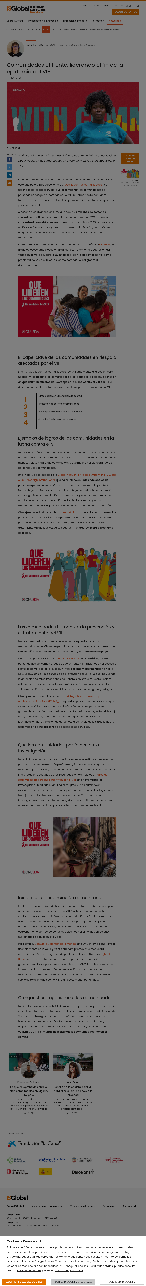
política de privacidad (69, 1270)
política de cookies (29, 1270)
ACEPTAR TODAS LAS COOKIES (24, 1282)
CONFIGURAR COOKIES (122, 1282)
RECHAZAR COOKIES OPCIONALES (73, 1282)
